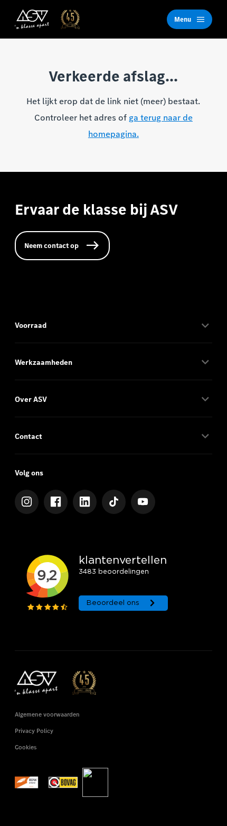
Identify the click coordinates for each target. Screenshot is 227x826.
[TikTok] (114, 502)
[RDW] (29, 782)
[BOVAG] (63, 782)
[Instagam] (27, 502)
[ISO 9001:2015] (95, 782)
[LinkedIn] (85, 502)
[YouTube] (143, 502)
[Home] (47, 19)
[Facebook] (56, 502)
